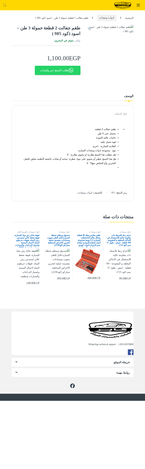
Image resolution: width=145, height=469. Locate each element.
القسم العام (22, 232)
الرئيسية (129, 17)
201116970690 (126, 344)
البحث (5, 5)
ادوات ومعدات (106, 17)
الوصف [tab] (129, 96)
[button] (89, 29)
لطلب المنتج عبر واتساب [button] (54, 70)
